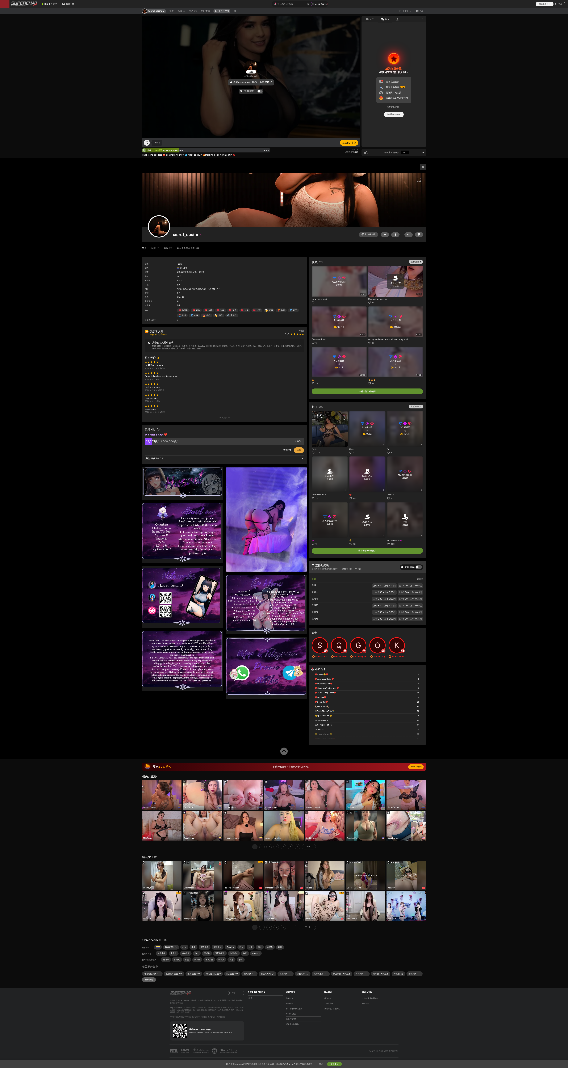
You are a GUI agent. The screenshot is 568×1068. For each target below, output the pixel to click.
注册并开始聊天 (394, 114)
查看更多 (223, 417)
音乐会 (233, 315)
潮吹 (222, 310)
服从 (198, 310)
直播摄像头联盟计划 (332, 1009)
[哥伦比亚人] (158, 947)
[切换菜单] (4, 4)
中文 (233, 993)
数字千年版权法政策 (294, 1009)
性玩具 (185, 310)
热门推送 (205, 11)
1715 (317, 452)
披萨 (283, 310)
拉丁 (295, 310)
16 (316, 343)
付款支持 (365, 1003)
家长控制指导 (291, 1019)
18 (373, 383)
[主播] (423, 167)
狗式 (234, 310)
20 (373, 343)
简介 (172, 11)
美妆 (208, 315)
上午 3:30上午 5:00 (383, 585)
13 (373, 303)
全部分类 (149, 980)
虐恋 (259, 310)
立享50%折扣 (416, 767)
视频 (181, 11)
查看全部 (415, 262)
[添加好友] (408, 234)
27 (316, 383)
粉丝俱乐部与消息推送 (188, 248)
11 (316, 303)
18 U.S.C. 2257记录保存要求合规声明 (383, 1051)
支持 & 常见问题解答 (370, 998)
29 (354, 498)
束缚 (210, 310)
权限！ (398, 107)
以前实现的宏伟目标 (154, 458)
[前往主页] (24, 4)
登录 (560, 4)
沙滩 (184, 315)
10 (316, 544)
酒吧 (220, 315)
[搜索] (308, 4)
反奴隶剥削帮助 (292, 1024)
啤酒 (271, 310)
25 (316, 498)
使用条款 (289, 1003)
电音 (196, 315)
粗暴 (246, 310)
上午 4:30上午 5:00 (383, 592)
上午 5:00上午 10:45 (409, 585)
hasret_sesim (150, 940)
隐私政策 (289, 998)
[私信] (419, 234)
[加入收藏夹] (147, 143)
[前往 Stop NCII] (229, 1051)
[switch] (418, 567)
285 (392, 544)
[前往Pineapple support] (215, 1051)
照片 (193, 11)
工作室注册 (328, 1003)
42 (354, 544)
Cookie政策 (291, 1014)
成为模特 (327, 998)
